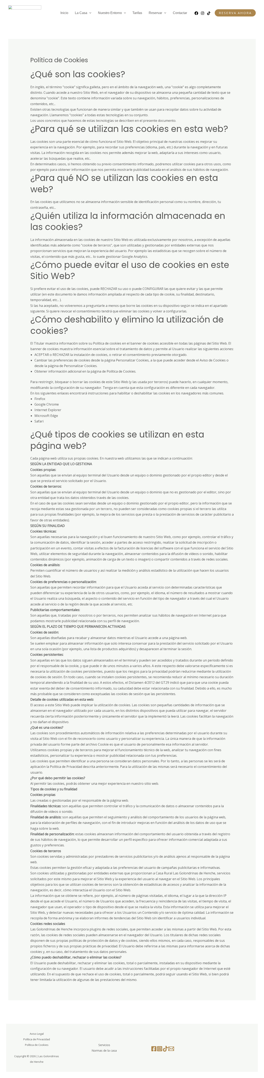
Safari (39, 421)
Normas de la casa (104, 1050)
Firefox (39, 398)
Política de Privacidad (36, 1039)
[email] (171, 1049)
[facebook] (154, 1049)
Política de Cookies (121, 371)
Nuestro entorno (110, 13)
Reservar (155, 13)
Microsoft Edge (46, 415)
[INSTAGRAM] (202, 13)
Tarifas (137, 13)
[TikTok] (209, 13)
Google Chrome (46, 404)
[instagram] (160, 1049)
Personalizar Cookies (80, 366)
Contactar (180, 13)
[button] (89, 13)
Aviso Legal (37, 1034)
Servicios (104, 1045)
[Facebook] (196, 13)
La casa (81, 13)
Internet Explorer (47, 410)
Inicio (64, 13)
